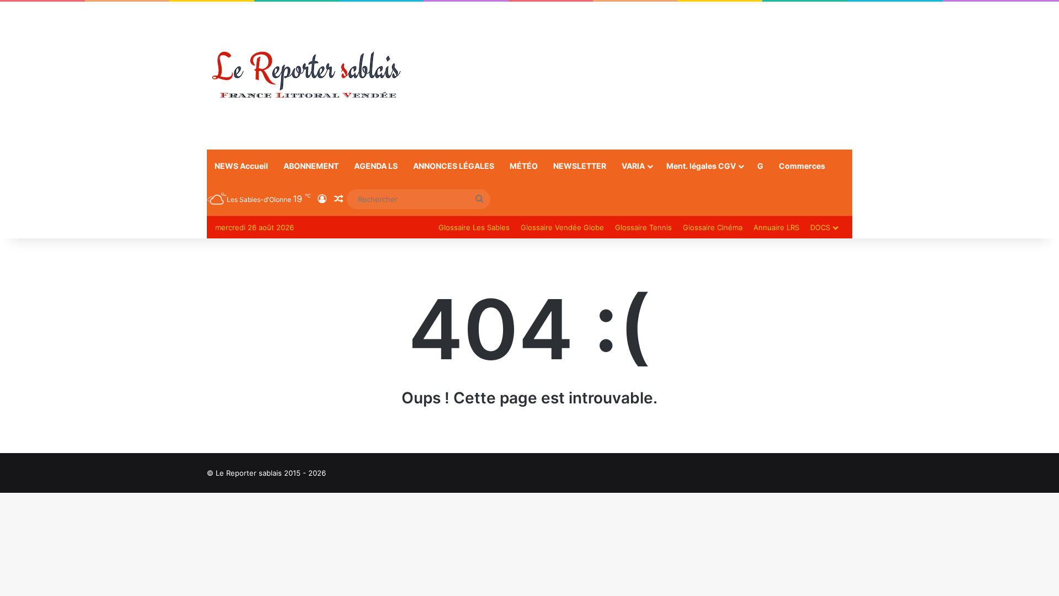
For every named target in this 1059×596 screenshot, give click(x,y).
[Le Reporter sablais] (306, 75)
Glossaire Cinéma (712, 227)
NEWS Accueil (241, 166)
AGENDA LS (376, 166)
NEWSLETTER (579, 166)
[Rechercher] (479, 199)
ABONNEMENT (311, 166)
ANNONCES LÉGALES (453, 166)
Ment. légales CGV (701, 166)
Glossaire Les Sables (474, 227)
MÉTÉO (524, 166)
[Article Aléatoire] (338, 199)
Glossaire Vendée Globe (562, 227)
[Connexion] (322, 199)
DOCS (820, 227)
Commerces (802, 166)
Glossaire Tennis (643, 227)
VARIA (633, 166)
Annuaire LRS (776, 227)
